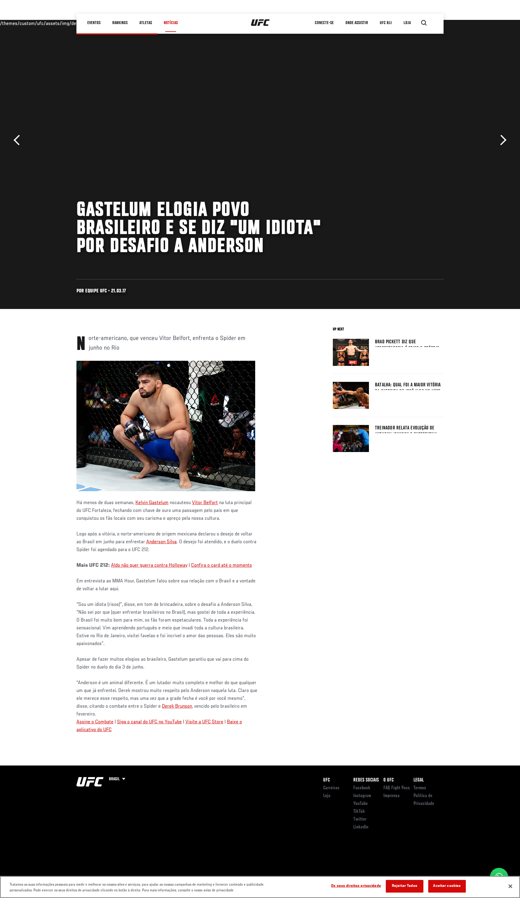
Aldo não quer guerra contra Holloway (149, 565)
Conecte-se (324, 22)
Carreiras (331, 788)
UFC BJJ (386, 22)
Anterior (19, 140)
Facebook (361, 788)
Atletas (145, 22)
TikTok (359, 811)
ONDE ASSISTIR (356, 22)
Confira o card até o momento (221, 565)
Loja (326, 796)
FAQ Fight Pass (396, 788)
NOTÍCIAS (171, 22)
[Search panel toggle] (424, 23)
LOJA (407, 22)
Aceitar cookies (447, 886)
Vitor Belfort (205, 503)
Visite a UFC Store (204, 722)
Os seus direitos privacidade (356, 886)
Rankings (120, 22)
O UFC (388, 780)
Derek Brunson (177, 706)
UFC (326, 780)
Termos (419, 788)
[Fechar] (510, 886)
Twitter (360, 819)
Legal (418, 780)
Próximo (501, 140)
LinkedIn (360, 827)
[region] (260, 887)
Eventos (94, 22)
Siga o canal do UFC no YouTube (149, 722)
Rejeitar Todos (404, 886)
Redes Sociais (366, 780)
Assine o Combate (94, 722)
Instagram (362, 796)
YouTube (360, 803)
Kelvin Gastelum (152, 503)
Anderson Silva (161, 542)
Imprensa (391, 796)
